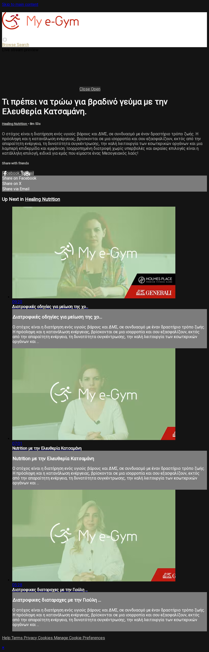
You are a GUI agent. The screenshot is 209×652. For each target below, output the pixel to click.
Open (95, 89)
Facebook (11, 173)
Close (85, 89)
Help (6, 637)
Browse (9, 44)
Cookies (46, 637)
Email (29, 173)
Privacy (31, 637)
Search (23, 44)
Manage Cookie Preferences (79, 637)
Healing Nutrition (15, 124)
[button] (4, 39)
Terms (17, 637)
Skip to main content (20, 4)
